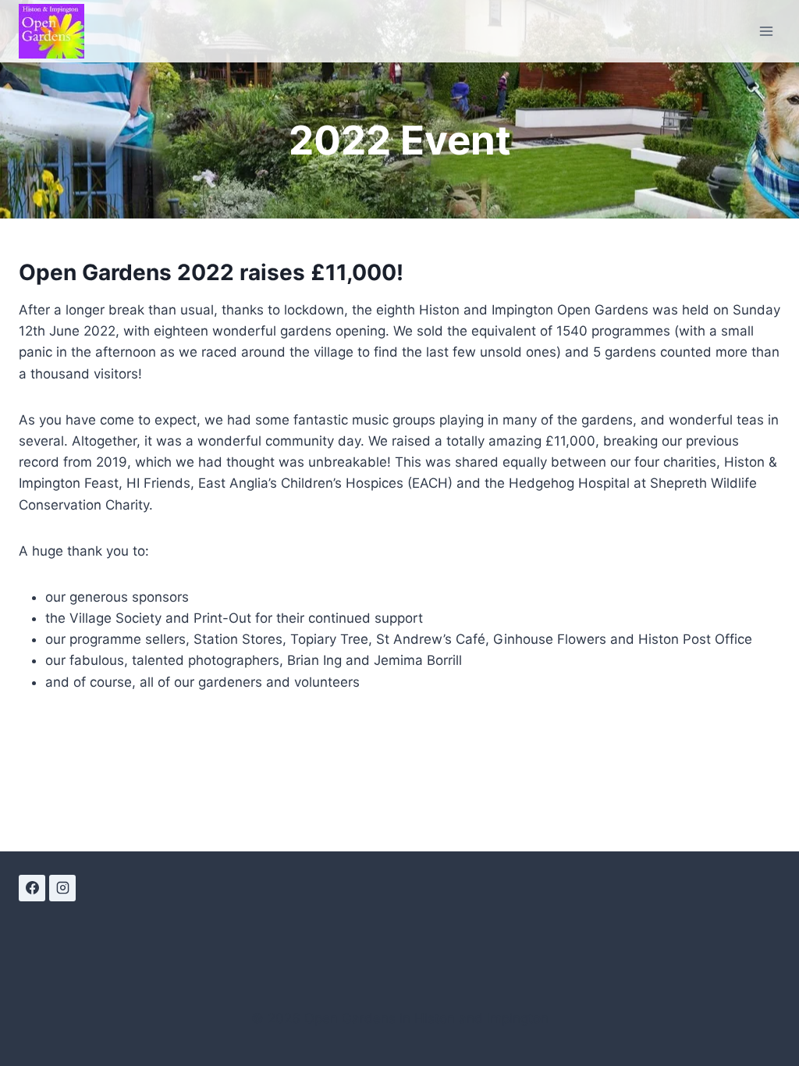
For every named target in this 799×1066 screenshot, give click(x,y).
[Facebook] (32, 888)
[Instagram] (62, 888)
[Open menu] (765, 31)
